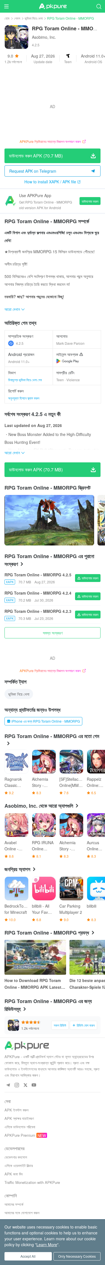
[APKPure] (53, 6)
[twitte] (25, 1085)
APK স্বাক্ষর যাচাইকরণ (19, 1118)
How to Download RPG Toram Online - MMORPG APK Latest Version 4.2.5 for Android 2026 (33, 984)
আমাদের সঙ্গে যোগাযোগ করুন (21, 1212)
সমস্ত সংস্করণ (52, 633)
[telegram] (7, 1085)
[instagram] (16, 1085)
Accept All (28, 1256)
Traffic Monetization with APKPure (32, 1182)
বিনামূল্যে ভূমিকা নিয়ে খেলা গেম (25, 379)
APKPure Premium (19, 1135)
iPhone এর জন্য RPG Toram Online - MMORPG (45, 721)
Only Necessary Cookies (77, 1256)
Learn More (46, 1244)
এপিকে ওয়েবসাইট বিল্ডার (18, 1165)
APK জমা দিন (13, 1174)
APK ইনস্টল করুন (16, 1110)
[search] (98, 6)
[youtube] (34, 1085)
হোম (7, 18)
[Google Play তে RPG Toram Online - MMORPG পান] (67, 361)
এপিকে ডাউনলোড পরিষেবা (19, 1126)
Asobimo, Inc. (44, 37)
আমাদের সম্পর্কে (13, 1204)
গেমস (17, 18)
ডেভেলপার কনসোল (15, 1157)
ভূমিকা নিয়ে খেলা (34, 18)
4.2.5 (20, 343)
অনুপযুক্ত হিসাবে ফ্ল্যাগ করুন (23, 398)
